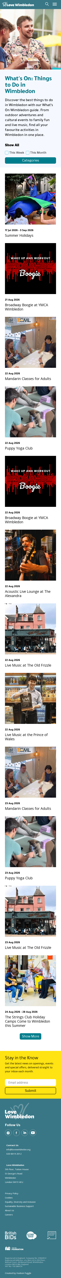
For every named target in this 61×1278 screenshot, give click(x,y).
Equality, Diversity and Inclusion (20, 1201)
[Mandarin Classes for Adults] (30, 342)
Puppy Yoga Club (19, 448)
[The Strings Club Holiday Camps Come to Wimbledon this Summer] (30, 980)
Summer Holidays (19, 235)
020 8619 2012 (14, 1153)
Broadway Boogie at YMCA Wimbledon (26, 306)
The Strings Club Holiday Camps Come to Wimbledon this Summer (27, 1021)
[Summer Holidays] (30, 199)
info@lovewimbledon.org (18, 1149)
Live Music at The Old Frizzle (28, 665)
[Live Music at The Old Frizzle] (30, 628)
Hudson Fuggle (23, 1273)
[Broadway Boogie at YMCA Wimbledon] (30, 268)
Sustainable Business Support (19, 1206)
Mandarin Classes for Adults (28, 378)
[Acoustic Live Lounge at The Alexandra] (30, 555)
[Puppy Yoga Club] (30, 411)
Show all (12, 145)
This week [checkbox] (16, 152)
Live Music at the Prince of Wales (26, 736)
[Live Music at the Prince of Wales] (30, 698)
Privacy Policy (11, 1193)
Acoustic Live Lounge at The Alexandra (28, 593)
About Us (9, 1210)
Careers (9, 1214)
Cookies (9, 1197)
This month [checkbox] (38, 152)
